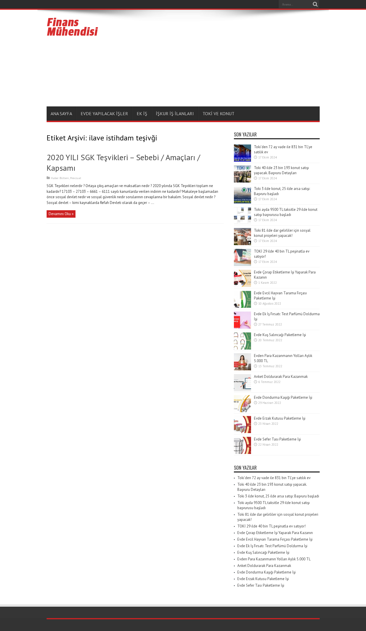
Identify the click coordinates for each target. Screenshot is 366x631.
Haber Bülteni (60, 178)
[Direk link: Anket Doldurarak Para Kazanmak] (242, 390)
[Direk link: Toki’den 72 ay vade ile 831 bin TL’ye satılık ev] (242, 160)
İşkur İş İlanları (175, 113)
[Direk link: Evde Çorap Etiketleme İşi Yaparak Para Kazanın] (242, 285)
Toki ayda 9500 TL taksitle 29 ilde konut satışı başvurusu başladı (285, 212)
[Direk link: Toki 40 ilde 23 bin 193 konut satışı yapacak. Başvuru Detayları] (242, 181)
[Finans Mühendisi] (73, 33)
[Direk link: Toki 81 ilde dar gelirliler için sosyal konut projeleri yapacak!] (242, 243)
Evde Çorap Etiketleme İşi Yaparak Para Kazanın (275, 532)
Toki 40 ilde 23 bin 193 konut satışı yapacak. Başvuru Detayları (281, 170)
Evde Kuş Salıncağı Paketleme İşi (280, 334)
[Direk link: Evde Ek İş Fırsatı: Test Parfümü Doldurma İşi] (242, 327)
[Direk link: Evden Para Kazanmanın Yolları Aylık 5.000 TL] (242, 369)
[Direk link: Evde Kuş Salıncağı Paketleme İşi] (242, 348)
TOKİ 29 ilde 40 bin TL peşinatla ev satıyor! (271, 526)
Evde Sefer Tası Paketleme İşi (277, 439)
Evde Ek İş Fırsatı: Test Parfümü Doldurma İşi (272, 545)
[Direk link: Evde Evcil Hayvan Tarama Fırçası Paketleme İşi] (242, 306)
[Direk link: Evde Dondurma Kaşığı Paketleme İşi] (242, 410)
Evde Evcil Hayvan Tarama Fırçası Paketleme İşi (275, 539)
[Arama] (315, 4)
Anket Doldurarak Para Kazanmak (281, 376)
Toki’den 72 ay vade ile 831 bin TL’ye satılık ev (274, 477)
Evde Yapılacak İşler (104, 113)
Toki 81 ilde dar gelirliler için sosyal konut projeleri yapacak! (282, 233)
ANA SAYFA (61, 113)
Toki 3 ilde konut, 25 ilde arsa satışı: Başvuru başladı (278, 496)
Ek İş (142, 113)
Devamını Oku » (61, 213)
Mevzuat (75, 178)
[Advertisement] (216, 59)
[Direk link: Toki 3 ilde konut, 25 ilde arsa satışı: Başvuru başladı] (242, 202)
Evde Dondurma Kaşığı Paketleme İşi (283, 397)
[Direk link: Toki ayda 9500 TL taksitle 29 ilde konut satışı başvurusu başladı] (242, 223)
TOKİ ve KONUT (218, 113)
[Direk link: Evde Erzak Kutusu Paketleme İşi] (242, 431)
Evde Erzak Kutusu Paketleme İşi (279, 418)
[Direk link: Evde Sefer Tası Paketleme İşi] (242, 452)
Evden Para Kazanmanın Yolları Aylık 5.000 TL (274, 559)
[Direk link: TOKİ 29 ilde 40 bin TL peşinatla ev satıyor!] (242, 264)
